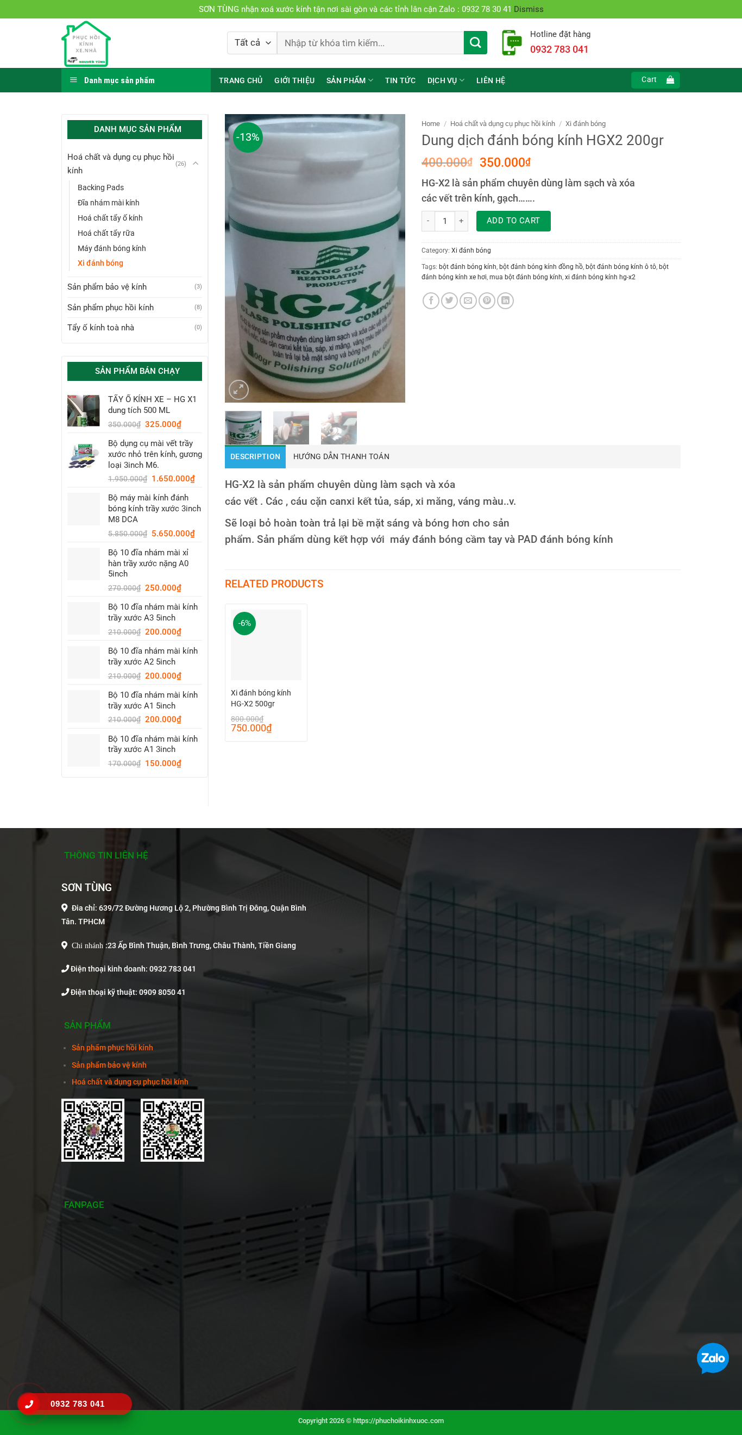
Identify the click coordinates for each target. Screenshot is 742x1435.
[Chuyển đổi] (195, 164)
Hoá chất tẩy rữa (106, 233)
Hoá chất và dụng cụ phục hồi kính (120, 163)
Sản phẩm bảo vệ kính (107, 287)
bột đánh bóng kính (467, 267)
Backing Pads (101, 187)
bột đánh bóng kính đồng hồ (541, 267)
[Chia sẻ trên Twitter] (449, 300)
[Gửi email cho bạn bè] (468, 300)
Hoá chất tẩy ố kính (110, 218)
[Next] (388, 258)
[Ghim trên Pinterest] (487, 300)
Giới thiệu (294, 80)
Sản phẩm (346, 80)
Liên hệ (490, 80)
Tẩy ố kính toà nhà (100, 328)
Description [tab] (255, 456)
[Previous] (242, 258)
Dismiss (529, 9)
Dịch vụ (442, 80)
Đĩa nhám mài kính (109, 202)
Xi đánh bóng (100, 263)
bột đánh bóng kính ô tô (621, 267)
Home (431, 124)
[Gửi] (475, 42)
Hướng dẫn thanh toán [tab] (341, 456)
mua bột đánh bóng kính (525, 277)
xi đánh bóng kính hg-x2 (600, 277)
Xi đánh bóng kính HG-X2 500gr (261, 698)
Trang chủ (240, 80)
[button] (655, 80)
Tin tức (400, 80)
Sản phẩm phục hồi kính (110, 307)
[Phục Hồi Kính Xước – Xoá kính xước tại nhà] (136, 43)
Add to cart (513, 220)
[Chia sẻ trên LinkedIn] (505, 300)
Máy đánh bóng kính (112, 248)
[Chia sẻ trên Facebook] (431, 300)
